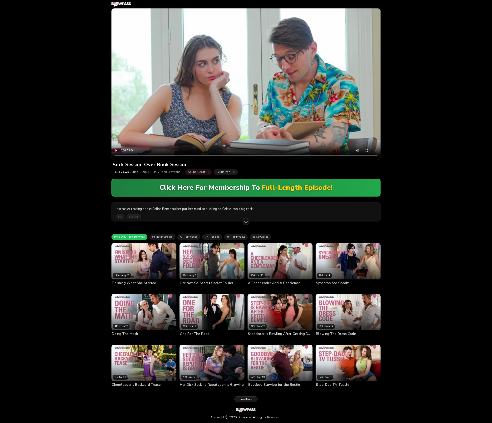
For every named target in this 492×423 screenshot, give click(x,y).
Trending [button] (214, 237)
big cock (134, 217)
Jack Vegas (276, 289)
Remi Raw (186, 289)
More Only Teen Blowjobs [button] (129, 237)
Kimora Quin (323, 391)
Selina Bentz (187, 340)
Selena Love (255, 340)
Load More (246, 399)
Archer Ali (118, 391)
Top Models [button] (238, 237)
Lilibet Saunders (122, 289)
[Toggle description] (246, 221)
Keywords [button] (262, 237)
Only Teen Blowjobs (166, 172)
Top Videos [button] (191, 237)
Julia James (322, 340)
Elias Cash (199, 289)
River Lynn (322, 289)
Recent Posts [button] (164, 237)
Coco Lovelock (189, 391)
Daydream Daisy (258, 289)
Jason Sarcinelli (132, 340)
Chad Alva (139, 289)
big (120, 217)
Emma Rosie (255, 391)
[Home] (121, 4)
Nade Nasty (271, 391)
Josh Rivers (132, 391)
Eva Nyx (117, 340)
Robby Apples (340, 391)
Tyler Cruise (204, 340)
